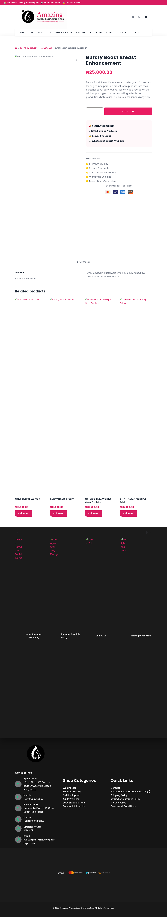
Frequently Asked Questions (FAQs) (130, 791)
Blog (137, 32)
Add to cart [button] (23, 513)
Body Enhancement (74, 802)
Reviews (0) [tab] (83, 262)
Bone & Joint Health (74, 806)
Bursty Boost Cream (62, 499)
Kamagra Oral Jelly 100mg (70, 636)
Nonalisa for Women (27, 499)
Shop (31, 32)
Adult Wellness (84, 32)
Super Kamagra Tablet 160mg (33, 636)
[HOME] (16, 48)
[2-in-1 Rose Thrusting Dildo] (136, 396)
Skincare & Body (63, 32)
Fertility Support (105, 32)
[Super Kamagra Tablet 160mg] (19, 636)
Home (22, 32)
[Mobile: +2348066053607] (18, 797)
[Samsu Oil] (89, 636)
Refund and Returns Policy (125, 799)
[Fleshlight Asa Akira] (125, 636)
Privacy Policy (118, 802)
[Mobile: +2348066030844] (18, 819)
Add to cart (128, 111)
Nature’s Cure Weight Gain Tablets (98, 500)
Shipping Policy (119, 795)
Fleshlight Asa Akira (141, 635)
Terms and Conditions (123, 806)
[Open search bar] (133, 17)
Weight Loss (44, 32)
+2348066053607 (33, 798)
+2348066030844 (33, 821)
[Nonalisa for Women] (31, 396)
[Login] (139, 17)
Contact (124, 32)
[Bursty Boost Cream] (66, 396)
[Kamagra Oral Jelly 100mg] (54, 636)
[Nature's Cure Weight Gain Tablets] (101, 396)
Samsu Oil (101, 635)
